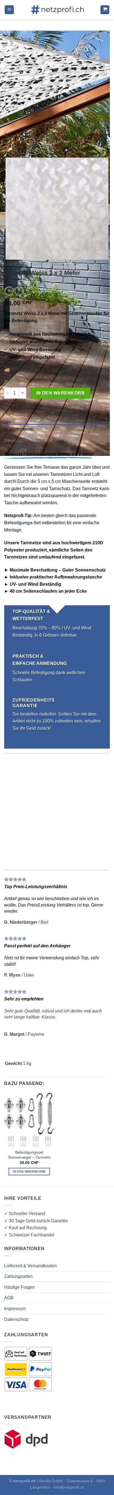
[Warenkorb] (104, 9)
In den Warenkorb (60, 393)
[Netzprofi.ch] (57, 10)
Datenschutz (16, 1319)
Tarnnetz (60, 264)
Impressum (15, 1308)
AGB (9, 1297)
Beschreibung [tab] (19, 429)
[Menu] (9, 9)
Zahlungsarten (18, 1276)
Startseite (16, 264)
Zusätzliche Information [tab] (30, 440)
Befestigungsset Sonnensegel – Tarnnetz (29, 1154)
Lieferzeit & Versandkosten (30, 1265)
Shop (38, 264)
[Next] (24, 142)
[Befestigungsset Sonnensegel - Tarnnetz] (29, 1119)
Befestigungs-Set (22, 522)
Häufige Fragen (19, 1287)
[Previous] (9, 142)
